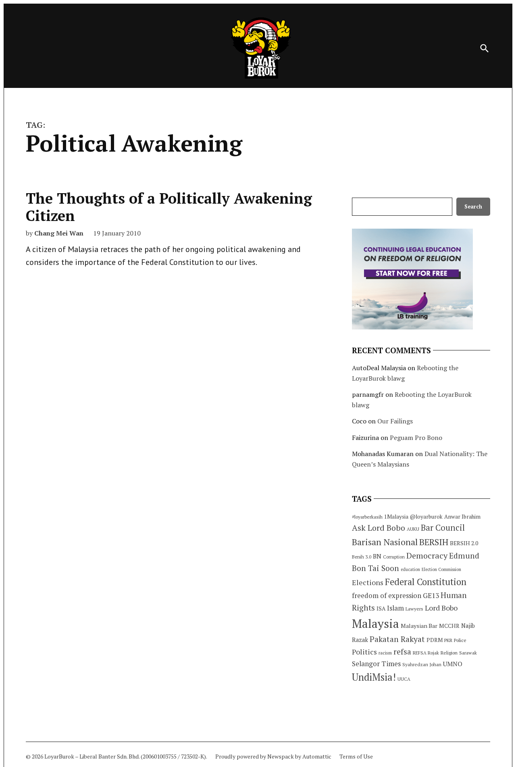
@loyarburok (426, 516)
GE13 (431, 595)
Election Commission (441, 569)
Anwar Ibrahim (462, 516)
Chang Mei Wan (58, 233)
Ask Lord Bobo (378, 527)
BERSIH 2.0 (464, 543)
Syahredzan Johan (421, 664)
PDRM (435, 640)
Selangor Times (376, 663)
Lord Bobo (441, 608)
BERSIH (433, 542)
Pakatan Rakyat (397, 639)
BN (377, 556)
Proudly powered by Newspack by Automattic (273, 756)
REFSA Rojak (426, 653)
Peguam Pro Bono (416, 437)
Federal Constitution (425, 582)
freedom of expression (386, 595)
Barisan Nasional (385, 542)
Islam (395, 608)
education (410, 569)
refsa (402, 651)
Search (473, 206)
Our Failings (395, 421)
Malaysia (375, 623)
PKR (448, 640)
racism (385, 653)
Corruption (394, 557)
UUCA (403, 679)
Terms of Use (356, 756)
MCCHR (449, 625)
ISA (381, 608)
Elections (367, 582)
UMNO (452, 663)
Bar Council (443, 527)
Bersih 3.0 (361, 557)
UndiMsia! (374, 677)
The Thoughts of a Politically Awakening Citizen (169, 207)
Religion (449, 653)
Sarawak (468, 653)
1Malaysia (396, 516)
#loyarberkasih (367, 517)
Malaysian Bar (419, 625)
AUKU (413, 529)
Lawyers (414, 609)
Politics (364, 652)
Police (460, 640)
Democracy (426, 555)
